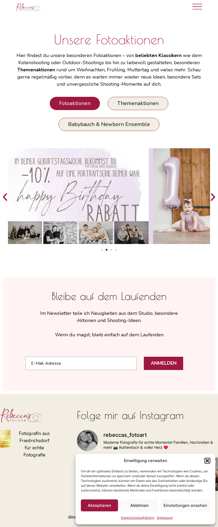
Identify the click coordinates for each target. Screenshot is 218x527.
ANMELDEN (164, 363)
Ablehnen (139, 505)
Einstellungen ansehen (185, 505)
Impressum (165, 518)
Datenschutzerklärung (137, 518)
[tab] (75, 103)
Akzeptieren (99, 505)
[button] (207, 460)
